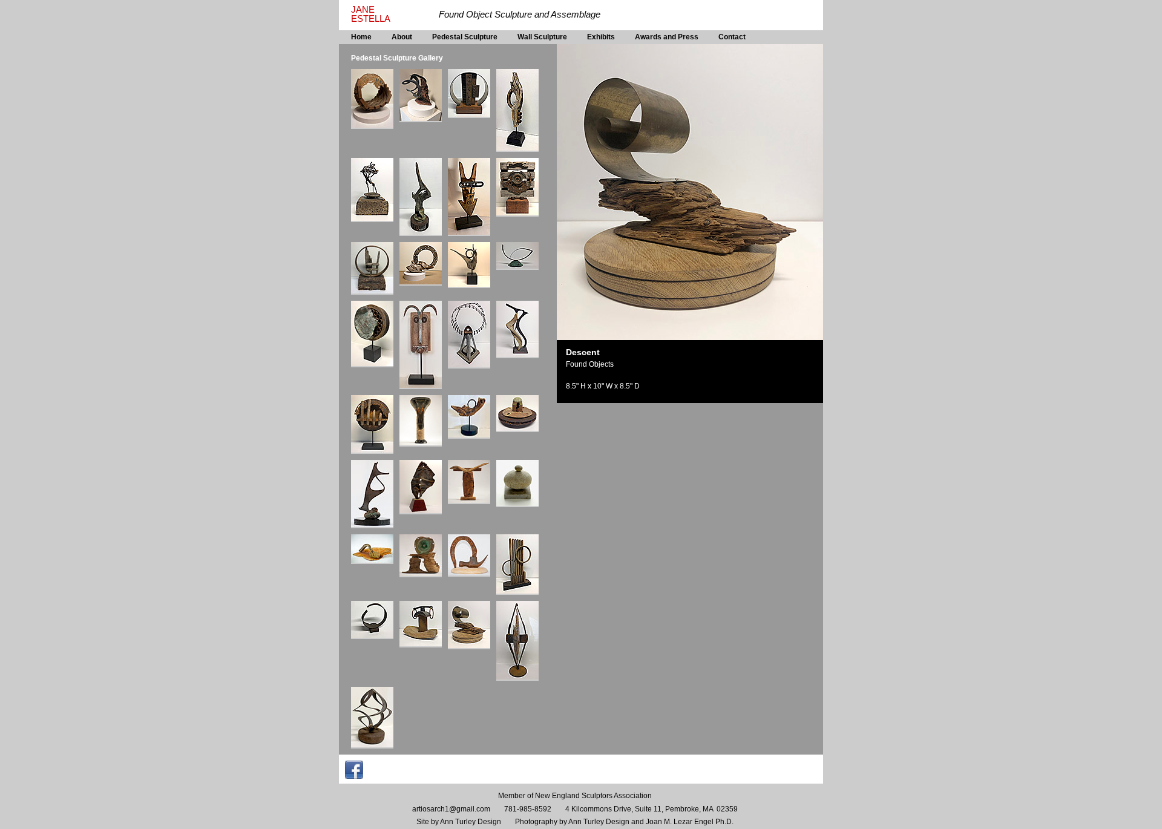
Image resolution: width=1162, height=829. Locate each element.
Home (361, 37)
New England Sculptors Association (593, 795)
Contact (732, 37)
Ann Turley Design (470, 822)
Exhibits (601, 37)
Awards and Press (666, 37)
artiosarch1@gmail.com (451, 809)
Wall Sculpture (542, 37)
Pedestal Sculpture (464, 37)
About (402, 37)
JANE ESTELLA (370, 14)
